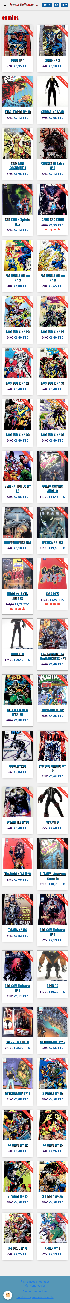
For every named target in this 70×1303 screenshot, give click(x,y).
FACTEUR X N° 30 (52, 383)
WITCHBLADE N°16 (17, 1093)
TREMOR (52, 985)
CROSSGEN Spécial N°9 (17, 221)
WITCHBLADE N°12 (52, 1041)
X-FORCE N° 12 (17, 1145)
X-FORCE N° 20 (52, 1196)
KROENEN (17, 653)
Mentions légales (35, 1285)
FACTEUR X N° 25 (52, 331)
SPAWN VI (52, 822)
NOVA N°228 (17, 766)
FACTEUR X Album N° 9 (52, 277)
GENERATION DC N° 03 (17, 488)
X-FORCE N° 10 (52, 1093)
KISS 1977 (52, 593)
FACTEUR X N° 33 (17, 434)
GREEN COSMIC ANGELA (52, 488)
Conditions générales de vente (35, 1297)
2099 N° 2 (52, 60)
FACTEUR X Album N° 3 (17, 277)
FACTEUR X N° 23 (17, 331)
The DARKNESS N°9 (17, 873)
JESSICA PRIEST (52, 542)
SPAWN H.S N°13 (17, 822)
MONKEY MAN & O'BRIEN (17, 712)
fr (63, 4)
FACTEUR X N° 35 (52, 434)
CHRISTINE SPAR (52, 111)
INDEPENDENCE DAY (17, 542)
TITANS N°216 (17, 929)
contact (44, 1281)
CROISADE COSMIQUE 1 (17, 165)
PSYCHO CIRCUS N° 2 (52, 768)
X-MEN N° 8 (52, 1248)
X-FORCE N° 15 (52, 1145)
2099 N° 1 (17, 60)
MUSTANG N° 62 (53, 709)
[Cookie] (8, 1295)
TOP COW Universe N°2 (52, 932)
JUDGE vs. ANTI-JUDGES (17, 596)
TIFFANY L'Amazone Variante (53, 876)
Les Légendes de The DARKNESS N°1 (52, 656)
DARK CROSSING (52, 219)
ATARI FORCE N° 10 (18, 111)
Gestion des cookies (35, 1291)
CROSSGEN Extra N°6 (52, 165)
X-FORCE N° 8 (17, 1248)
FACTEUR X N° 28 (17, 383)
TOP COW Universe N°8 (17, 988)
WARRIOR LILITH (17, 1041)
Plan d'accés (28, 1281)
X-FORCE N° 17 (18, 1196)
